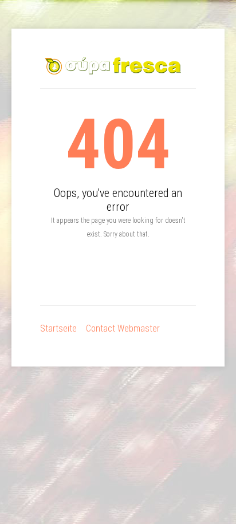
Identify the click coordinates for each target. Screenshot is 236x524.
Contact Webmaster (123, 328)
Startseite (58, 328)
